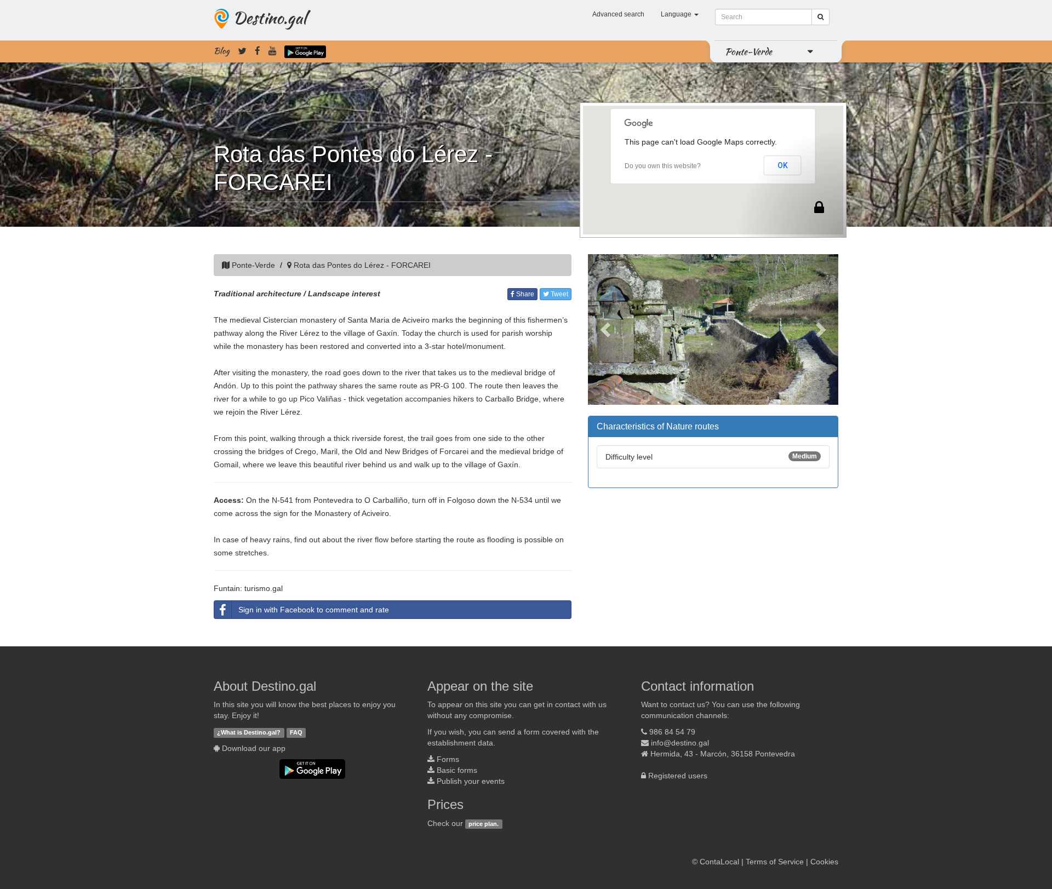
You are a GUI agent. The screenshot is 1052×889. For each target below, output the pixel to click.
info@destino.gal (680, 742)
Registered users (677, 775)
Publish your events (471, 781)
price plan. (483, 824)
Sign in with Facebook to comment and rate (313, 609)
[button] (607, 329)
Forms (448, 759)
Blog (222, 51)
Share (524, 294)
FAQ (296, 732)
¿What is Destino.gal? (249, 732)
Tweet (558, 294)
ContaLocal (719, 861)
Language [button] (677, 14)
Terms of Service (775, 861)
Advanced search (618, 14)
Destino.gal (269, 17)
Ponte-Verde (748, 51)
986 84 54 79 (672, 731)
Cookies (824, 861)
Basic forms (457, 770)
